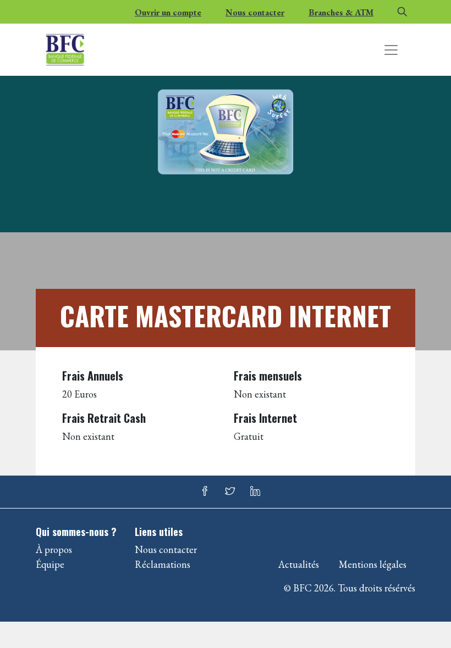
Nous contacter (255, 12)
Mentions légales (372, 564)
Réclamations (162, 564)
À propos (54, 549)
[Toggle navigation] (391, 50)
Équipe (50, 564)
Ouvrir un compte (168, 12)
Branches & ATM (341, 12)
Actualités (298, 564)
